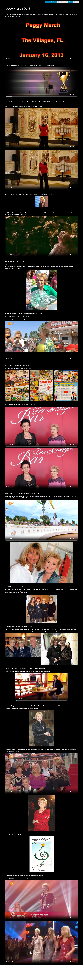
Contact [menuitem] (76, 2)
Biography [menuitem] (53, 2)
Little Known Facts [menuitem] (62, 2)
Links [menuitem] (70, 2)
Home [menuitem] (47, 2)
